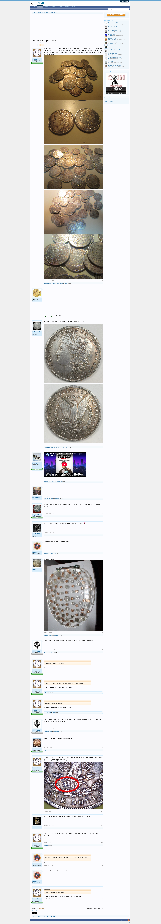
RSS (129, 920)
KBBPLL (34, 569)
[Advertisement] (67, 27)
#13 (102, 728)
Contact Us (117, 920)
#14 (102, 747)
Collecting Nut (36, 497)
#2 (102, 444)
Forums (40, 6)
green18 (34, 463)
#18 (102, 865)
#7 (102, 550)
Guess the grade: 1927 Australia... (115, 45)
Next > (42, 45)
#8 (102, 632)
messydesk (35, 826)
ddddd (109, 50)
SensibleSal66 (60, 283)
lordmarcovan (36, 651)
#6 (102, 532)
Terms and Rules (119, 922)
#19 (102, 879)
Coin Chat (40, 42)
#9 (102, 649)
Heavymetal (46, 731)
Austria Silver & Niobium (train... (114, 49)
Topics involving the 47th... (113, 22)
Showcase (60, 6)
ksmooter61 (46, 635)
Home (35, 6)
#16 (102, 825)
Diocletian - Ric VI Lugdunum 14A (115, 42)
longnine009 (59, 481)
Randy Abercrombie (52, 283)
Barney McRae (47, 498)
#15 (102, 811)
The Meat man (111, 47)
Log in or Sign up (124, 1)
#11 (102, 690)
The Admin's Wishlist (108, 101)
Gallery (53, 6)
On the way (110, 61)
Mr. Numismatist (36, 331)
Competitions (47, 6)
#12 (102, 710)
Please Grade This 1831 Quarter (114, 30)
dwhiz (52, 498)
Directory (67, 6)
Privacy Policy (127, 922)
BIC (109, 54)
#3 (102, 479)
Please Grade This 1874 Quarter (114, 26)
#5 (102, 513)
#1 (102, 280)
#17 (102, 842)
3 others (66, 283)
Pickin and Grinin (111, 39)
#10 (102, 670)
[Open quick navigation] (101, 12)
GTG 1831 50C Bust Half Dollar (114, 65)
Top (127, 920)
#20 (102, 898)
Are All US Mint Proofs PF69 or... (114, 53)
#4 (102, 496)
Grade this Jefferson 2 (112, 38)
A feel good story (111, 34)
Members (73, 6)
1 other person (64, 447)
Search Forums (35, 8)
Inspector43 (49, 42)
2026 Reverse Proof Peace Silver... (115, 57)
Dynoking (110, 35)
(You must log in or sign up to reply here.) (94, 908)
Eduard (109, 27)
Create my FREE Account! (116, 14)
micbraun (110, 66)
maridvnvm (110, 43)
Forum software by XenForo (42, 922)
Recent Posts (42, 8)
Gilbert (34, 749)
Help (121, 920)
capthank (46, 283)
